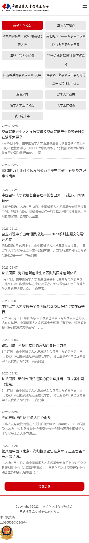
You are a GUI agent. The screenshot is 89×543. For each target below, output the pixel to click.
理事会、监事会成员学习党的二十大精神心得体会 (66, 79)
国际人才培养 (66, 25)
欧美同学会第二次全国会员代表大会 (22, 40)
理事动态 (22, 94)
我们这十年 (22, 116)
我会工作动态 (22, 25)
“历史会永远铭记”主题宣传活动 (66, 60)
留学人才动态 (66, 94)
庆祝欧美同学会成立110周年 (22, 75)
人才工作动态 (66, 105)
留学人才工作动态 (22, 105)
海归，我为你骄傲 (22, 55)
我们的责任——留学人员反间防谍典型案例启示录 (66, 40)
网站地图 (25, 511)
